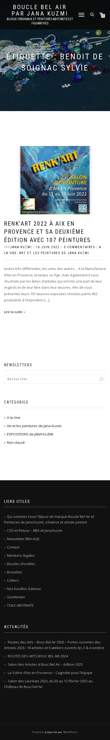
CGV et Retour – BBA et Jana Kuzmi (34, 530)
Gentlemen (16, 597)
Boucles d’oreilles (21, 563)
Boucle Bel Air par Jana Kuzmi (39, 10)
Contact (13, 547)
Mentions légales (21, 555)
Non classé (16, 442)
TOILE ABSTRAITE (20, 605)
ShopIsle (38, 732)
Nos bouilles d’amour (24, 588)
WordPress (70, 732)
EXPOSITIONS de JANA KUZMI (30, 434)
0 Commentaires (79, 247)
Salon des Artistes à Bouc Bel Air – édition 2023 (45, 664)
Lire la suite (13, 311)
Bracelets (14, 572)
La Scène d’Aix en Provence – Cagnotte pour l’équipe (50, 672)
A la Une (13, 417)
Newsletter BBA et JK (23, 538)
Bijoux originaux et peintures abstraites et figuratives (40, 21)
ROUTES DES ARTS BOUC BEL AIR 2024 (38, 656)
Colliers (13, 580)
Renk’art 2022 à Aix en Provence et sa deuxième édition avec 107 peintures (47, 232)
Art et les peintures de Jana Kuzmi (54, 253)
